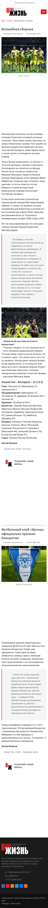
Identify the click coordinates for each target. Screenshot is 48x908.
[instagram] (7, 886)
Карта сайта (16, 904)
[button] (3, 12)
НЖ (3, 21)
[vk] (21, 886)
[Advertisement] (24, 106)
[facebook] (3, 886)
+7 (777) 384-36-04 (13, 880)
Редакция (5, 904)
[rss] (25, 886)
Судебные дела (30, 752)
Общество (9, 752)
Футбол (27, 449)
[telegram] (17, 886)
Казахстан (9, 449)
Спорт (9, 21)
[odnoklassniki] (12, 886)
